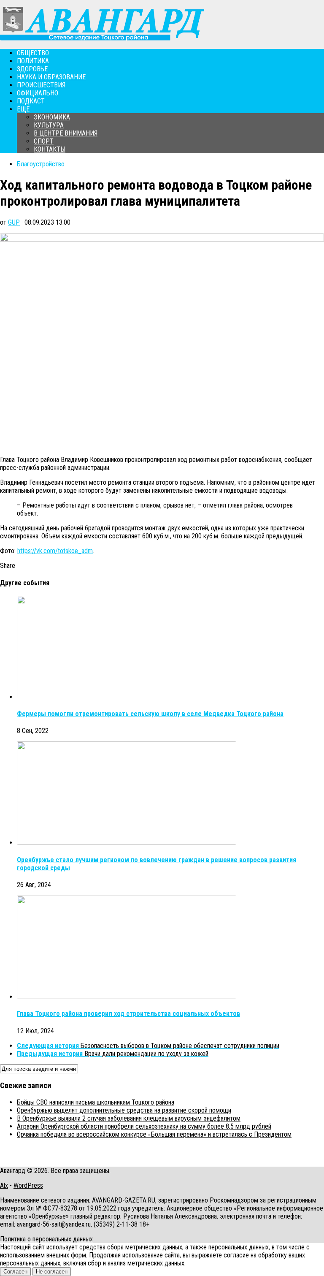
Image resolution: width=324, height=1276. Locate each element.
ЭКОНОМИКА (52, 117)
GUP (14, 222)
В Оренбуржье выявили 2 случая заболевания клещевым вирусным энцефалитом (128, 1118)
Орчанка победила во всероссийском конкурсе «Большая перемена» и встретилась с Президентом (154, 1134)
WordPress (28, 1185)
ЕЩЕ (23, 109)
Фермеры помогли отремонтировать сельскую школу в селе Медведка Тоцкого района (150, 714)
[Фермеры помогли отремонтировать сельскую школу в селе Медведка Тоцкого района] (126, 697)
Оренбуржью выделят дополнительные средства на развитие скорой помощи (124, 1110)
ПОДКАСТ (31, 101)
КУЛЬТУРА (49, 125)
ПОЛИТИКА (33, 61)
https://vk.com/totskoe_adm (55, 551)
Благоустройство (41, 164)
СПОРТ (44, 141)
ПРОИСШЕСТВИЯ (41, 85)
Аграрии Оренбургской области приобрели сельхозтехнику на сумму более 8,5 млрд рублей (144, 1126)
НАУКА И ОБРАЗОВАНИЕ (51, 77)
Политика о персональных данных (46, 1239)
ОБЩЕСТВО (33, 53)
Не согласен (52, 1271)
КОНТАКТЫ (49, 149)
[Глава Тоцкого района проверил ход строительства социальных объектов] (126, 997)
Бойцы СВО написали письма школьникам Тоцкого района (95, 1102)
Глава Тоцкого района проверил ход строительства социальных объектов (128, 1014)
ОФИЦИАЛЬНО (37, 93)
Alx (4, 1185)
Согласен (15, 1271)
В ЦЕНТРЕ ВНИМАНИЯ (65, 133)
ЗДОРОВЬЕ (32, 69)
